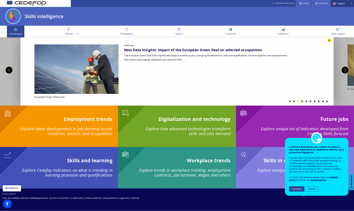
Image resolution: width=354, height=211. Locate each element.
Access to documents (59, 198)
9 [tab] (323, 101)
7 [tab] (314, 101)
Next (345, 70)
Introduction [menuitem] (15, 33)
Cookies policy (77, 198)
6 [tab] (310, 101)
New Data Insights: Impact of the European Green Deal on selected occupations (193, 49)
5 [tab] (306, 101)
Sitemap (135, 198)
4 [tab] (302, 101)
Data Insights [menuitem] (338, 33)
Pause (329, 40)
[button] (7, 203)
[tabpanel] (177, 71)
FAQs (4, 198)
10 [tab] (327, 101)
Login (306, 3)
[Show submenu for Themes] (77, 31)
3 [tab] (298, 101)
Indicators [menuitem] (283, 33)
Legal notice (124, 198)
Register (323, 3)
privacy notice (318, 179)
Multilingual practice (39, 198)
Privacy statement (94, 198)
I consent (296, 188)
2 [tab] (293, 101)
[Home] (35, 3)
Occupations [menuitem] (126, 33)
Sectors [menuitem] (179, 33)
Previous (9, 70)
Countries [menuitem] (231, 33)
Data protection (110, 198)
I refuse (312, 189)
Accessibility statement (19, 198)
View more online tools (284, 3)
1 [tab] (289, 101)
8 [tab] (318, 101)
